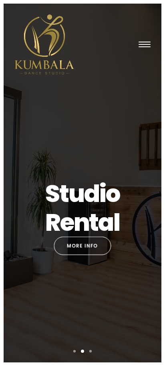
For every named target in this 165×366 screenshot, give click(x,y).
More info (82, 245)
